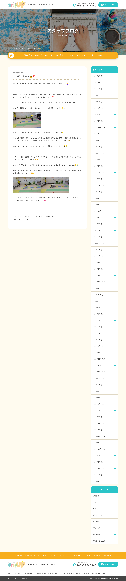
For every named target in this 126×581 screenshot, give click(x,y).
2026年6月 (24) (98, 89)
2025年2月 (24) (98, 192)
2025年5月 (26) (98, 172)
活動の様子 (97, 528)
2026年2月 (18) (98, 115)
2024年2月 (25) (98, 269)
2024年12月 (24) (99, 205)
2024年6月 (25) (98, 243)
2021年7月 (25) (98, 468)
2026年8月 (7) (98, 76)
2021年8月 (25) (98, 462)
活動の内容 (27, 55)
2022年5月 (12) (98, 404)
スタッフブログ (82, 55)
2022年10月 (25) (99, 372)
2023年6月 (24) (98, 320)
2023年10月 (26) (99, 295)
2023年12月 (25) (99, 282)
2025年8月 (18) (98, 153)
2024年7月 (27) (98, 237)
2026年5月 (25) (98, 95)
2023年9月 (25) (98, 301)
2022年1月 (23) (98, 430)
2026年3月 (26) (98, 108)
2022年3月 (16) (98, 417)
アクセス (69, 55)
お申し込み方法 (41, 55)
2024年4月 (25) (98, 256)
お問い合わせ (110, 4)
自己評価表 (96, 555)
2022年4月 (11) (98, 410)
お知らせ (96, 496)
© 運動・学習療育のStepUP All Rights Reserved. (103, 578)
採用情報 (87, 555)
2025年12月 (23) (99, 127)
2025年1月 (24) (98, 198)
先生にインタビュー (100, 515)
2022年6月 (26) (98, 398)
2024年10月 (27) (99, 218)
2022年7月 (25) (98, 391)
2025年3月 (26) (98, 185)
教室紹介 (96, 522)
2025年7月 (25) (98, 160)
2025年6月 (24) (98, 166)
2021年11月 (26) (99, 443)
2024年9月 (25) (98, 224)
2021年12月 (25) (99, 436)
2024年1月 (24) (98, 275)
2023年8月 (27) (98, 308)
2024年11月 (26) (99, 211)
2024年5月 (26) (98, 250)
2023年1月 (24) (98, 353)
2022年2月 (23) (98, 423)
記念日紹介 (97, 535)
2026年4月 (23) (98, 102)
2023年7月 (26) (98, 314)
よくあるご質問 (57, 55)
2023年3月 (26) (98, 340)
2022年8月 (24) (98, 385)
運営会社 (24, 578)
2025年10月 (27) (99, 140)
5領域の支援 (107, 555)
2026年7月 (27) (98, 82)
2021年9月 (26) (98, 456)
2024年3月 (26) (98, 263)
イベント (96, 509)
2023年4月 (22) (98, 333)
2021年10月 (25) (99, 449)
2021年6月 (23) (98, 475)
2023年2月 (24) (98, 346)
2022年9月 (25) (98, 378)
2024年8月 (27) (98, 230)
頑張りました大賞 (99, 541)
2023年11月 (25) (99, 288)
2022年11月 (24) (99, 365)
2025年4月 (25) (98, 179)
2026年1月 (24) (98, 121)
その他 (95, 502)
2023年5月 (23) (98, 327)
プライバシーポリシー (14, 578)
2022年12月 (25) (99, 359)
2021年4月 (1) (98, 481)
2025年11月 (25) (99, 134)
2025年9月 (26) (98, 147)
